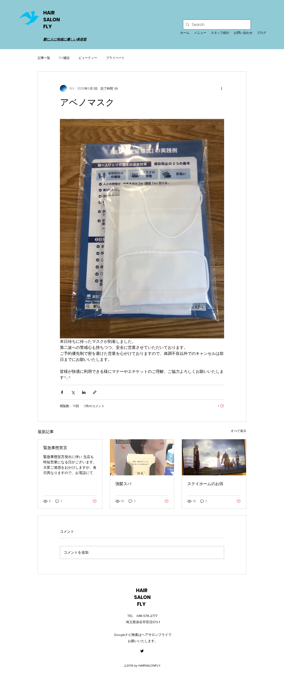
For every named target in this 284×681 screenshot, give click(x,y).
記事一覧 (44, 58)
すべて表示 (238, 431)
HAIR (49, 12)
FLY (48, 26)
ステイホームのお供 (205, 483)
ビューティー (88, 58)
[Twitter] (142, 651)
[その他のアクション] (221, 88)
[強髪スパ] (142, 457)
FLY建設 (64, 58)
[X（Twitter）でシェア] (73, 392)
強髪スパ (123, 483)
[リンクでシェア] (95, 392)
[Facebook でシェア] (62, 392)
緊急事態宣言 (55, 447)
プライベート (115, 58)
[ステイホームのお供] (214, 457)
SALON (51, 19)
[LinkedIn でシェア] (84, 392)
